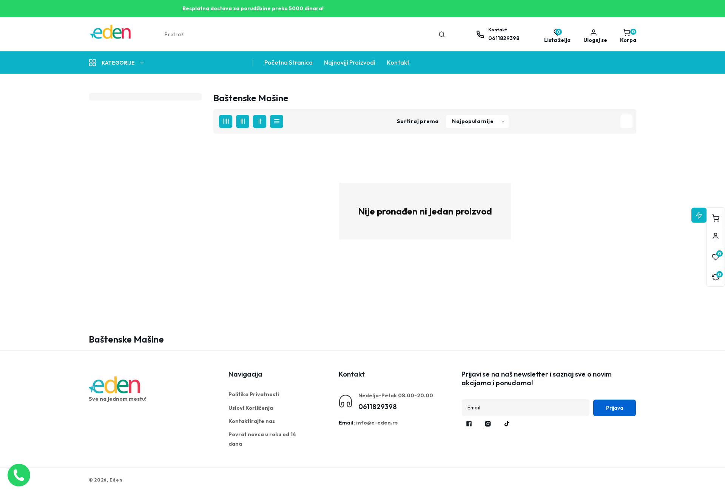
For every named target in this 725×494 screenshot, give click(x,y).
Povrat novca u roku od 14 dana (262, 439)
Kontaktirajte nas (251, 421)
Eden (116, 480)
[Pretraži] (441, 34)
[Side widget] (715, 236)
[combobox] (304, 34)
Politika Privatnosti (253, 394)
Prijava (614, 407)
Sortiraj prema (418, 121)
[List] (276, 121)
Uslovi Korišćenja (250, 407)
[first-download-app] (115, 384)
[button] (626, 34)
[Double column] (259, 121)
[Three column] (242, 121)
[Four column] (225, 121)
